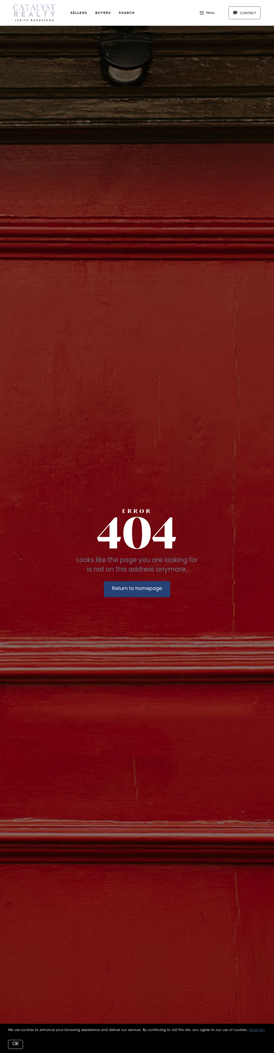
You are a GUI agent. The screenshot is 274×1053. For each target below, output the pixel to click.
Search (127, 12)
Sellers (78, 12)
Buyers (103, 12)
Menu (210, 12)
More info (257, 1030)
